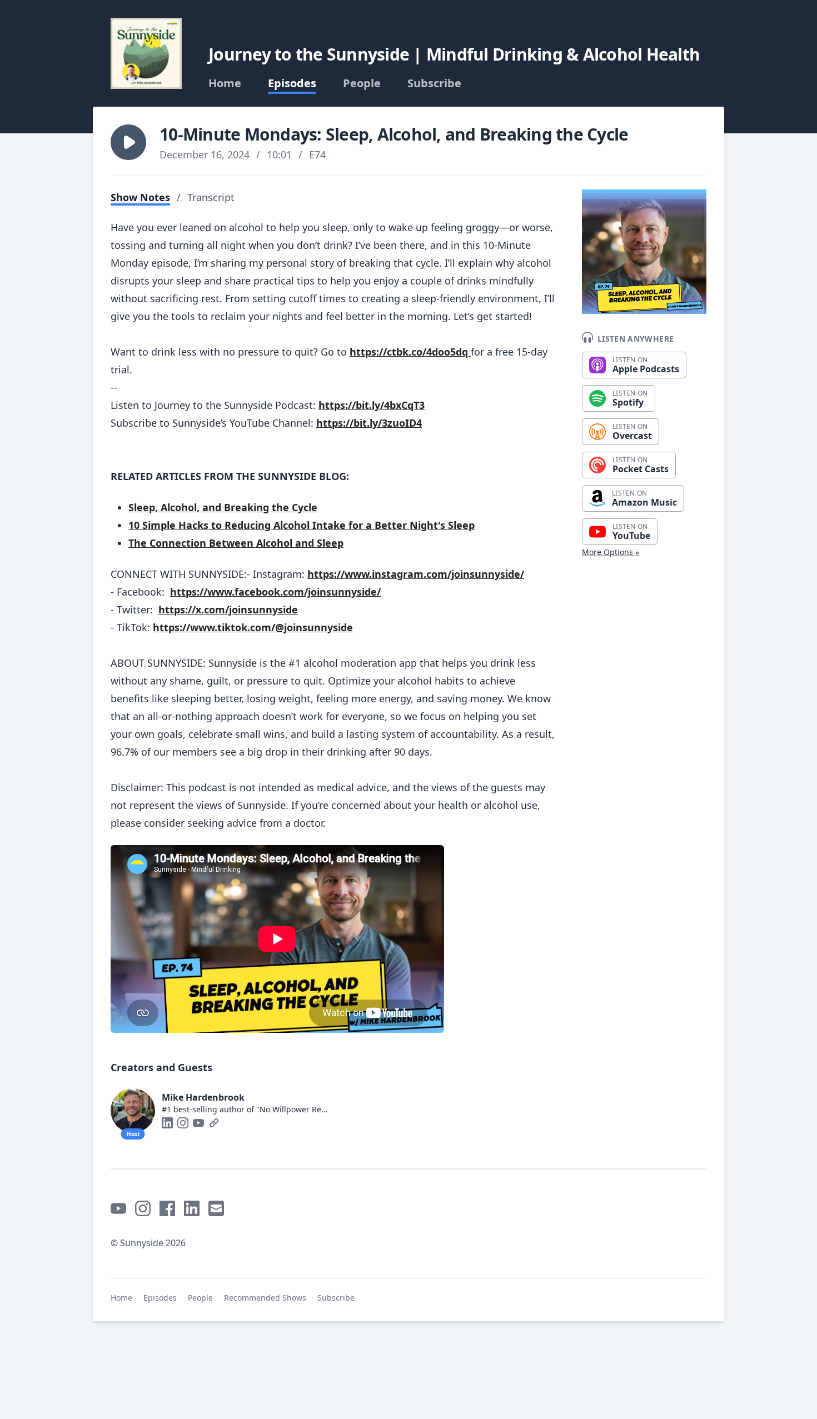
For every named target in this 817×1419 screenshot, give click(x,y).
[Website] (214, 1122)
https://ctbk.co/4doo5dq (410, 351)
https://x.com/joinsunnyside (228, 609)
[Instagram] (182, 1122)
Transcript (211, 197)
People (362, 83)
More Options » (610, 552)
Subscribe (434, 83)
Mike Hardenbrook (203, 1097)
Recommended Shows (265, 1297)
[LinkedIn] (167, 1122)
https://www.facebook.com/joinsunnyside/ (275, 591)
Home (224, 83)
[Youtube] (198, 1122)
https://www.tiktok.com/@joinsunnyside (253, 627)
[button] (128, 142)
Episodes (292, 83)
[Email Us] (216, 1208)
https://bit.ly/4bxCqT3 (371, 405)
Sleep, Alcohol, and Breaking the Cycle (222, 507)
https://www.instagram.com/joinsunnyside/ (415, 574)
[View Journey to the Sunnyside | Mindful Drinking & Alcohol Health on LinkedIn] (192, 1208)
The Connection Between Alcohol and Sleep (235, 542)
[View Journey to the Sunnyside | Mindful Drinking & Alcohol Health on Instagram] (143, 1208)
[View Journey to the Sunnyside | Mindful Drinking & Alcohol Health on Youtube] (118, 1208)
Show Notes (140, 197)
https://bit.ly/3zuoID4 (369, 422)
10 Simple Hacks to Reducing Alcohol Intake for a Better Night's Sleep (301, 525)
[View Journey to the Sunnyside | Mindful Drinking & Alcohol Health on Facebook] (167, 1208)
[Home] (146, 53)
